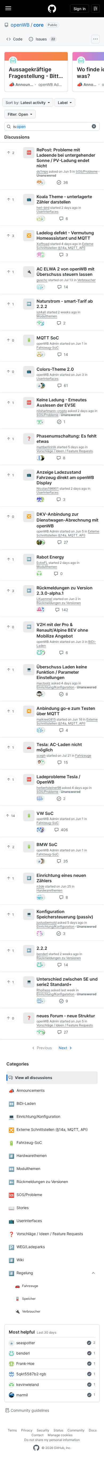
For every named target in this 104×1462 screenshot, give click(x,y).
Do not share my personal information (52, 1440)
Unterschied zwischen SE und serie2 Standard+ (67, 981)
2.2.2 (42, 948)
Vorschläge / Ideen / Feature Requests (65, 451)
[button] (93, 126)
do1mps (42, 171)
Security (43, 1430)
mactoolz (43, 683)
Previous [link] (44, 1048)
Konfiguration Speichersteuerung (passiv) (65, 914)
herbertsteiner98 (49, 788)
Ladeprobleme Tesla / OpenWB (58, 779)
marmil (22, 1395)
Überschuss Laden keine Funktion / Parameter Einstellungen (62, 672)
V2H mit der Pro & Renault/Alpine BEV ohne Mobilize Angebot (62, 630)
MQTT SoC (48, 337)
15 (65, 762)
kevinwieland (27, 1384)
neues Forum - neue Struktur (66, 1015)
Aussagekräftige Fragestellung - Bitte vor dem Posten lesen (35, 73)
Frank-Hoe (25, 1363)
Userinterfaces (47, 212)
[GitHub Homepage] (36, 1447)
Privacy (27, 1430)
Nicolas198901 (48, 488)
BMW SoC (47, 844)
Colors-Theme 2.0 (55, 369)
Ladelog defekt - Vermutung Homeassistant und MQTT (65, 235)
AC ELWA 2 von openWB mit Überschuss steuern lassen (65, 271)
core (38, 25)
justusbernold (47, 922)
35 (65, 861)
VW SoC (45, 813)
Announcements (21, 84)
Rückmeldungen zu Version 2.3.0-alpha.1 (65, 590)
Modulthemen (47, 316)
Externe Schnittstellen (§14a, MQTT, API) (65, 246)
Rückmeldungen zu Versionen (59, 603)
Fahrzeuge (83, 755)
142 (64, 609)
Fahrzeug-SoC (48, 347)
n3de (40, 886)
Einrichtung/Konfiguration (55, 687)
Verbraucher (86, 280)
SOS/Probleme (87, 171)
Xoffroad (43, 244)
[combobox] (53, 126)
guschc (42, 280)
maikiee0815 (46, 719)
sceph (41, 755)
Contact (37, 1435)
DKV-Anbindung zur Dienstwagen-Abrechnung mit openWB (67, 519)
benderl (23, 1353)
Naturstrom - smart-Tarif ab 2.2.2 (65, 303)
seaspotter (25, 1342)
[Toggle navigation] (8, 8)
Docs (93, 1430)
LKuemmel (44, 599)
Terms (12, 1430)
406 (64, 829)
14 (65, 287)
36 (65, 182)
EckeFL (42, 563)
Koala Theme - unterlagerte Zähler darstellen (64, 199)
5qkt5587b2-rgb (31, 1374)
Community (76, 1430)
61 (65, 385)
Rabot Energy (50, 557)
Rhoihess (43, 990)
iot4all (41, 312)
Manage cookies (60, 1435)
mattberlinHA (46, 447)
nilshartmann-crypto (52, 411)
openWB (20, 25)
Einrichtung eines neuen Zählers (61, 878)
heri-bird (43, 208)
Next (63, 1048)
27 (65, 542)
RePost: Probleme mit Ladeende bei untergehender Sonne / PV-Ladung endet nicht (66, 157)
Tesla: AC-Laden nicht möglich (59, 747)
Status (58, 1430)
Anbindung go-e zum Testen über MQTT (66, 711)
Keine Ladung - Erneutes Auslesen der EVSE (62, 402)
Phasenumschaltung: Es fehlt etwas (67, 438)
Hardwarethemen (49, 890)
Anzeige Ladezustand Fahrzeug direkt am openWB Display (65, 477)
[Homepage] (52, 8)
